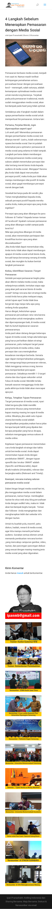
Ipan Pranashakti (15, 35)
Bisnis (25, 35)
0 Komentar (34, 35)
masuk (20, 573)
